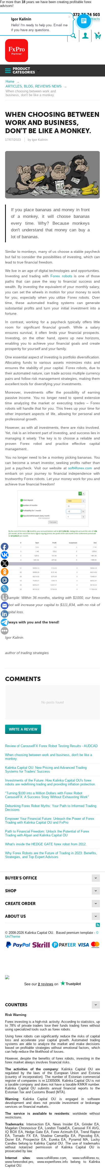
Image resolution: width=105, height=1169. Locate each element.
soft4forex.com (80, 468)
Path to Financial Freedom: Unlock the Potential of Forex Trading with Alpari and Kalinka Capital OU (47, 833)
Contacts (93, 19)
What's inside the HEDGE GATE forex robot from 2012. (46, 844)
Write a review (23, 729)
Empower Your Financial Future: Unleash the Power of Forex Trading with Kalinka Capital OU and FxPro (49, 820)
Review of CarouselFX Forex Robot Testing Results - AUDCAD (51, 746)
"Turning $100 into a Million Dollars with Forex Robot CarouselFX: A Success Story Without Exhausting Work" (47, 795)
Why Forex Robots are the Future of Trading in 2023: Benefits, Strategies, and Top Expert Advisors (51, 855)
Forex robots (61, 276)
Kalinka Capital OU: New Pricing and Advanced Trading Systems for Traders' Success (46, 769)
